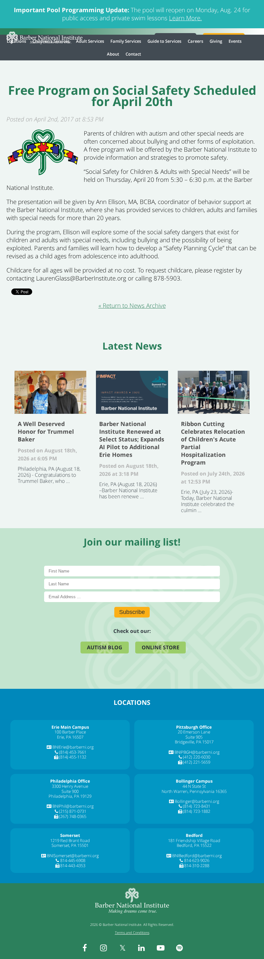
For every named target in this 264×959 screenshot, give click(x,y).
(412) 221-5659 (196, 762)
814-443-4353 (72, 865)
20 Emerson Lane (194, 732)
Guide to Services (164, 41)
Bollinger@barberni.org (197, 801)
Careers (195, 41)
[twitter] (122, 947)
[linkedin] (141, 947)
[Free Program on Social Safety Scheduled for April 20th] (42, 174)
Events (235, 41)
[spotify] (179, 947)
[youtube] (160, 947)
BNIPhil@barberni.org (73, 806)
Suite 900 (70, 791)
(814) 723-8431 (196, 806)
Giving (216, 41)
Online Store (160, 647)
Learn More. (185, 18)
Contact (133, 54)
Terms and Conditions (132, 932)
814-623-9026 (196, 860)
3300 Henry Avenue (70, 786)
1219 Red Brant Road (70, 840)
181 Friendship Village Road (194, 840)
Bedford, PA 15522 (194, 845)
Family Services (125, 41)
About (113, 54)
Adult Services (90, 41)
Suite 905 (194, 737)
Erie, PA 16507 (70, 737)
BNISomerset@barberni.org (73, 855)
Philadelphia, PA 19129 (70, 796)
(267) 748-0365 (72, 816)
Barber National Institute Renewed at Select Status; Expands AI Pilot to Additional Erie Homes (132, 392)
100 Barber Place (70, 732)
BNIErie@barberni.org (73, 747)
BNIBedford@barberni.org (197, 855)
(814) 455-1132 (72, 757)
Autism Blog (104, 647)
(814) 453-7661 (72, 752)
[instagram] (103, 947)
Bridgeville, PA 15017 (194, 742)
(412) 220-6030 (196, 757)
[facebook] (84, 947)
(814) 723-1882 (196, 811)
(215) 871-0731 (72, 811)
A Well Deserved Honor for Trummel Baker (50, 392)
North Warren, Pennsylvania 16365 (194, 791)
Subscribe (132, 612)
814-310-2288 (196, 865)
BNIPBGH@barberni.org (197, 752)
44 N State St (194, 786)
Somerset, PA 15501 (70, 845)
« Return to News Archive (132, 305)
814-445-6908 (72, 860)
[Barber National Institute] (44, 37)
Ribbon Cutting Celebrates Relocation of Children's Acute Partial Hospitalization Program (214, 392)
